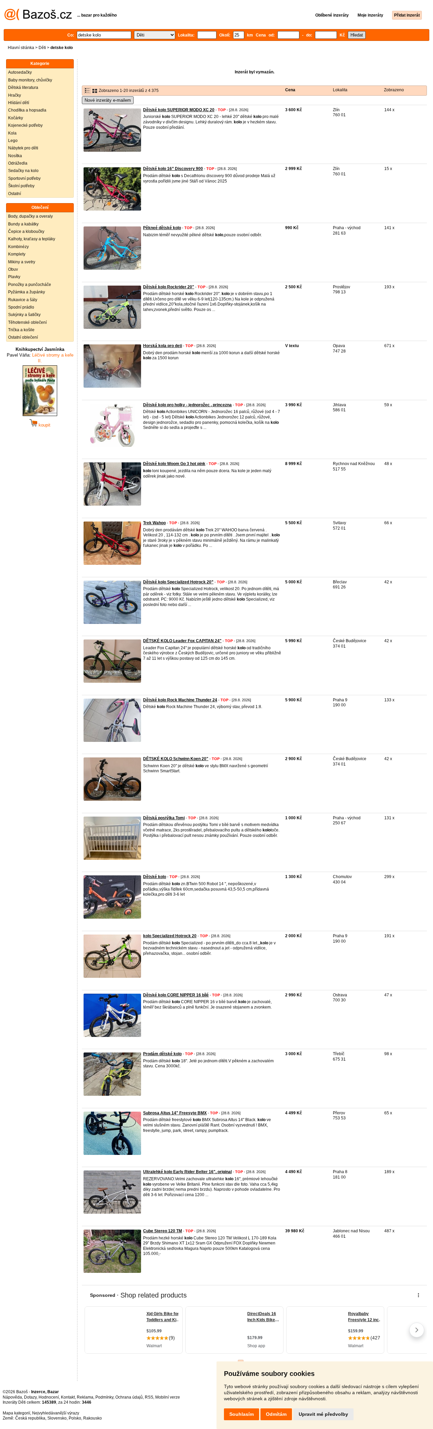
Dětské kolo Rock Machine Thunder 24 (180, 700)
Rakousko (92, 1418)
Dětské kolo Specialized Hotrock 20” (178, 582)
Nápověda (12, 1397)
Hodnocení (49, 1397)
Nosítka (15, 155)
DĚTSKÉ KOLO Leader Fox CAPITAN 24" (182, 640)
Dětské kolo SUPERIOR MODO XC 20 (178, 109)
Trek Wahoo (154, 522)
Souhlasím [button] (241, 1414)
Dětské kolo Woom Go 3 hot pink (174, 463)
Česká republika (30, 1418)
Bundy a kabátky (23, 224)
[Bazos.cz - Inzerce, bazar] (38, 19)
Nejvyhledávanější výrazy (55, 1413)
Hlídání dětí (18, 102)
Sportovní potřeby (24, 178)
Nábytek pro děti (23, 148)
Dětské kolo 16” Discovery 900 (173, 168)
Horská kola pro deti (162, 345)
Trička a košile (21, 330)
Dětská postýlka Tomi (164, 818)
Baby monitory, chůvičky (30, 80)
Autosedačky (20, 72)
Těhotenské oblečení (27, 322)
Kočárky (15, 118)
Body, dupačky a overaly (30, 216)
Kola (12, 133)
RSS (149, 1397)
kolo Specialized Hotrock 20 (170, 936)
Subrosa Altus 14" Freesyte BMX (175, 1113)
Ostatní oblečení (23, 337)
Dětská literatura (23, 87)
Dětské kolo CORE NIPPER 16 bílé (176, 995)
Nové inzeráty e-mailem (108, 100)
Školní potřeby (21, 186)
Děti (42, 47)
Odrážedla (17, 163)
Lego (13, 140)
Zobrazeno (394, 90)
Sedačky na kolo (23, 170)
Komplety (16, 254)
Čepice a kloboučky (26, 231)
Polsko (75, 1418)
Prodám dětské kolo (162, 1053)
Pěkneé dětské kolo (162, 227)
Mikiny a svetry (21, 262)
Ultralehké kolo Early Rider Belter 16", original (187, 1171)
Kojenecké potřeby (25, 125)
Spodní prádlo (21, 307)
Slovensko (57, 1418)
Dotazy (30, 1397)
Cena (290, 90)
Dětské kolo (154, 876)
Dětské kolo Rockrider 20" (168, 287)
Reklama (85, 1397)
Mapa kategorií (16, 1413)
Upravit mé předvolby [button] (323, 1414)
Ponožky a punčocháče (29, 284)
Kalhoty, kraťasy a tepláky (31, 239)
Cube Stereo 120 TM (162, 1231)
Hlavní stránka (21, 47)
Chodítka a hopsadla (27, 110)
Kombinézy (18, 246)
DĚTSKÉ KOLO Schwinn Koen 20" (175, 758)
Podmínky (104, 1397)
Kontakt (68, 1397)
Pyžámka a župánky (26, 292)
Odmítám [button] (276, 1414)
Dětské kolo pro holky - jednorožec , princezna (187, 405)
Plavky (14, 276)
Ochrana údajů (129, 1397)
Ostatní (14, 193)
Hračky (14, 95)
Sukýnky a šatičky (24, 314)
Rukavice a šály (22, 299)
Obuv (13, 269)
